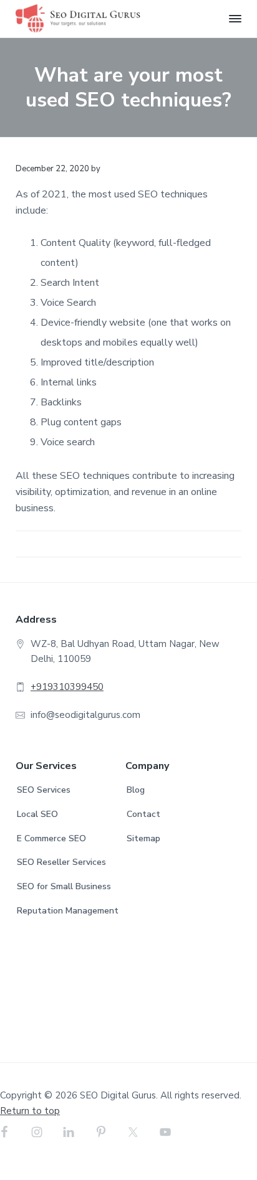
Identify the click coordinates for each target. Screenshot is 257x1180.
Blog (136, 790)
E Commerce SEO (51, 838)
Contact (143, 814)
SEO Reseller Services (61, 862)
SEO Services (43, 790)
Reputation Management (68, 911)
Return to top (30, 1111)
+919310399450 (67, 687)
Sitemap (143, 838)
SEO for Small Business (64, 886)
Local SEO (37, 814)
